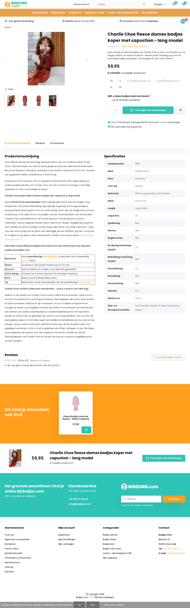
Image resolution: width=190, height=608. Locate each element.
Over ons (9, 534)
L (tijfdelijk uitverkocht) (167, 80)
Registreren (64, 534)
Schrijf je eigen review (169, 357)
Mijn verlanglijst (66, 544)
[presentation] (6, 60)
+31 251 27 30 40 (78, 499)
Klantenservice (81, 4)
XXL (120, 87)
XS (111, 80)
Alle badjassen (150, 12)
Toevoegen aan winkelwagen (150, 110)
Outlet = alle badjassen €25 (123, 12)
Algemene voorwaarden (17, 539)
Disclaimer (10, 544)
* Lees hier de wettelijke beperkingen (137, 505)
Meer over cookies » (114, 604)
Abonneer (174, 498)
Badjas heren (58, 12)
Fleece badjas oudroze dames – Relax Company (75, 417)
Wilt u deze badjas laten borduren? (129, 96)
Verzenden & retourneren (18, 557)
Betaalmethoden (13, 553)
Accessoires (57, 143)
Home (8, 27)
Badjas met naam (94, 12)
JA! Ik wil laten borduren (126, 100)
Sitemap (9, 567)
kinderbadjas (84, 282)
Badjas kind (75, 12)
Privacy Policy (12, 548)
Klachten (9, 571)
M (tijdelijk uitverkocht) (139, 80)
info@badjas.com (79, 504)
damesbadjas (50, 256)
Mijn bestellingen (67, 539)
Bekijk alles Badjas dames (134, 46)
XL (111, 87)
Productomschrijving (17, 143)
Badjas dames (40, 12)
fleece (25, 260)
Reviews (40, 143)
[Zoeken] (144, 4)
